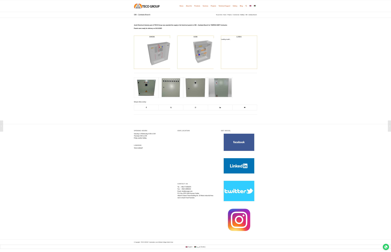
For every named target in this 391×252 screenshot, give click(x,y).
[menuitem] (181, 6)
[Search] (246, 6)
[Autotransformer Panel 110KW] (389, 126)
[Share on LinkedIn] (220, 107)
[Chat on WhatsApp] (386, 247)
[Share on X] (171, 107)
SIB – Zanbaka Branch (142, 15)
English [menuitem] (190, 247)
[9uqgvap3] (146, 88)
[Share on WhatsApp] (195, 107)
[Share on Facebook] (146, 107)
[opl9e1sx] (195, 88)
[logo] (147, 6)
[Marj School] (1, 126)
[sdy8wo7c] (171, 88)
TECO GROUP (138, 148)
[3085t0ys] (220, 88)
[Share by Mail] (244, 107)
